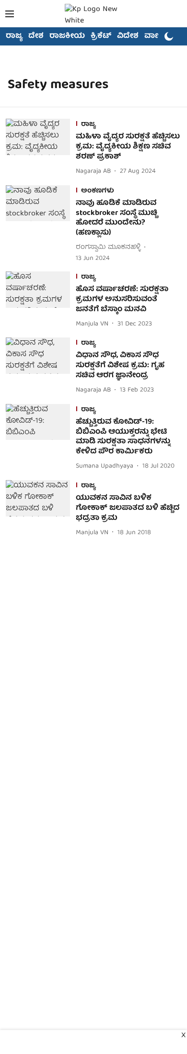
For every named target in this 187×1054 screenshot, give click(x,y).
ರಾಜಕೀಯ (67, 36)
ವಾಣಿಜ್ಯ (156, 36)
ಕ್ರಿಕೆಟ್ (101, 36)
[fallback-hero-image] (41, 148)
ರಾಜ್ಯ (14, 36)
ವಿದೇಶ (128, 36)
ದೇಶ (36, 36)
